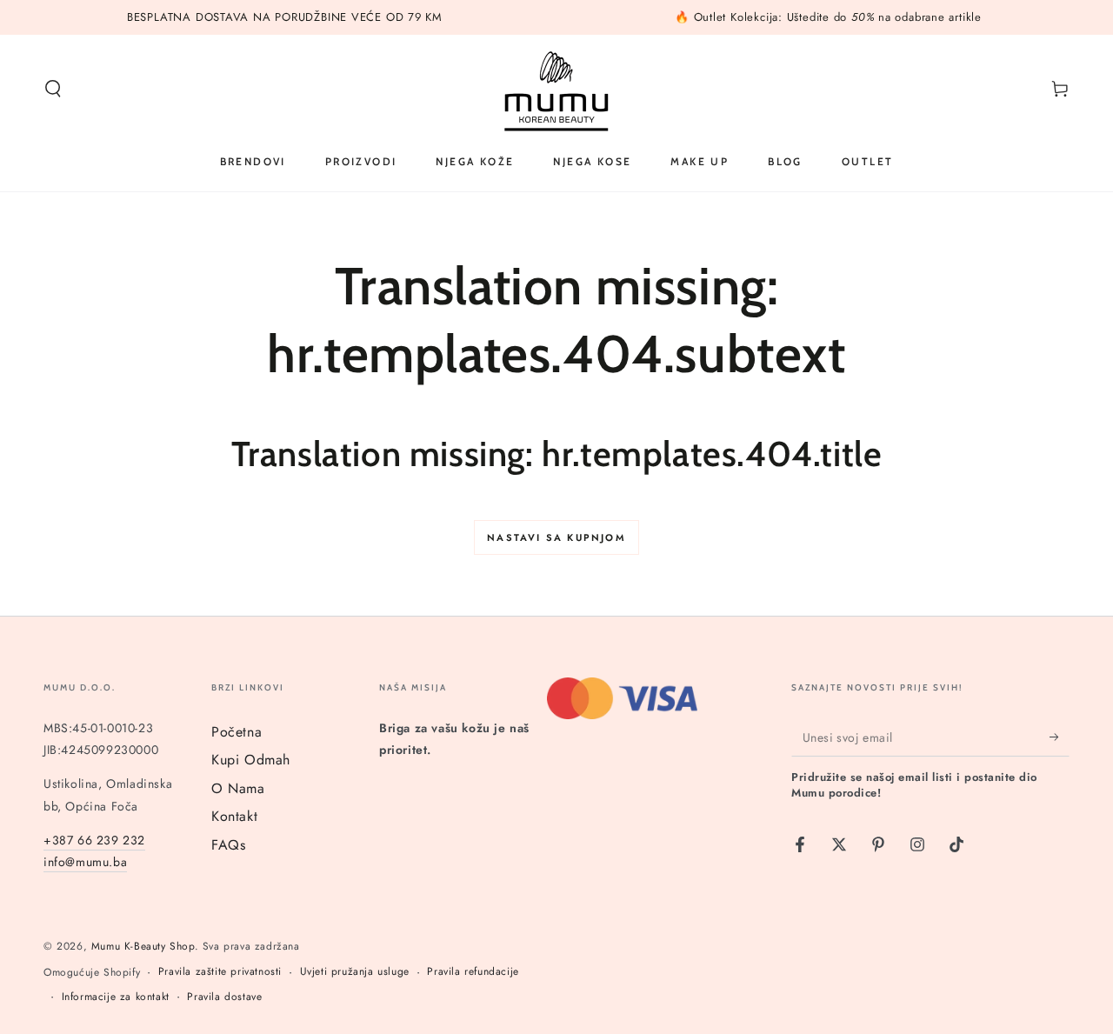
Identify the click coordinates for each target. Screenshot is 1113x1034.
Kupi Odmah (250, 760)
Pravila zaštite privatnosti (220, 971)
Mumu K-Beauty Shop (143, 946)
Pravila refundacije (472, 971)
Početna (236, 732)
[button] (53, 89)
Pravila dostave (224, 997)
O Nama (238, 788)
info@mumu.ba (85, 862)
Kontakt (234, 816)
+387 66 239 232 (94, 840)
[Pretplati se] (1060, 736)
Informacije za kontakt (116, 997)
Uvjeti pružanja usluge (355, 971)
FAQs (228, 845)
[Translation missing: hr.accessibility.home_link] (556, 88)
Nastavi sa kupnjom (556, 537)
